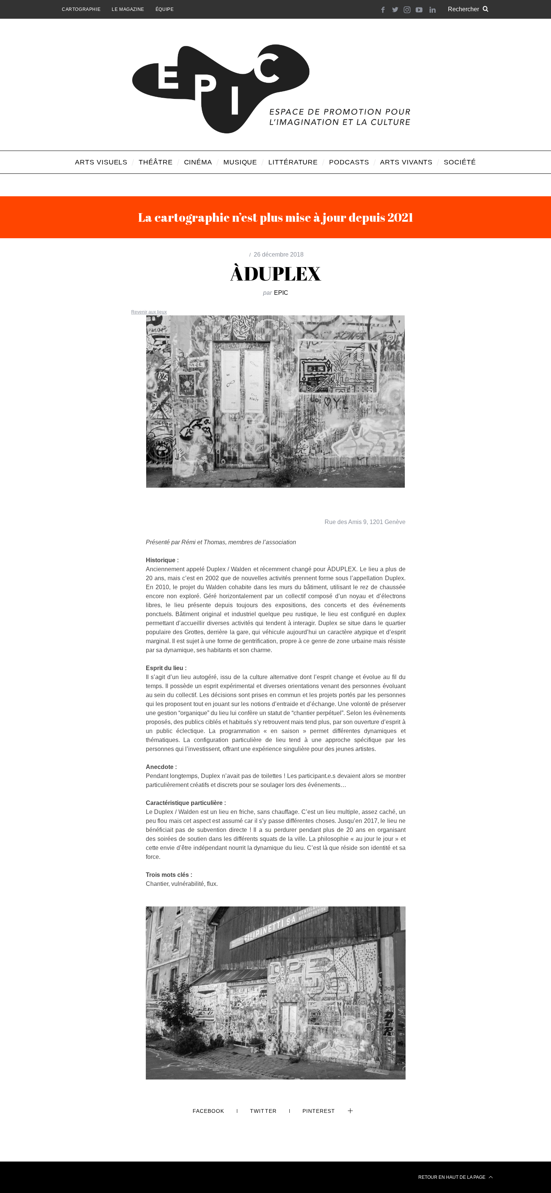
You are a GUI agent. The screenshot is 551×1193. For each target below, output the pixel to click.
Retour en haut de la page (452, 1177)
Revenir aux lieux (149, 312)
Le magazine (128, 9)
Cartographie (81, 9)
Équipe (165, 9)
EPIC (281, 293)
